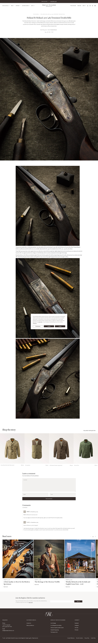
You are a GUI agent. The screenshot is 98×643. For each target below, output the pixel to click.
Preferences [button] (35, 323)
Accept (60, 326)
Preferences (37, 326)
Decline (49, 326)
